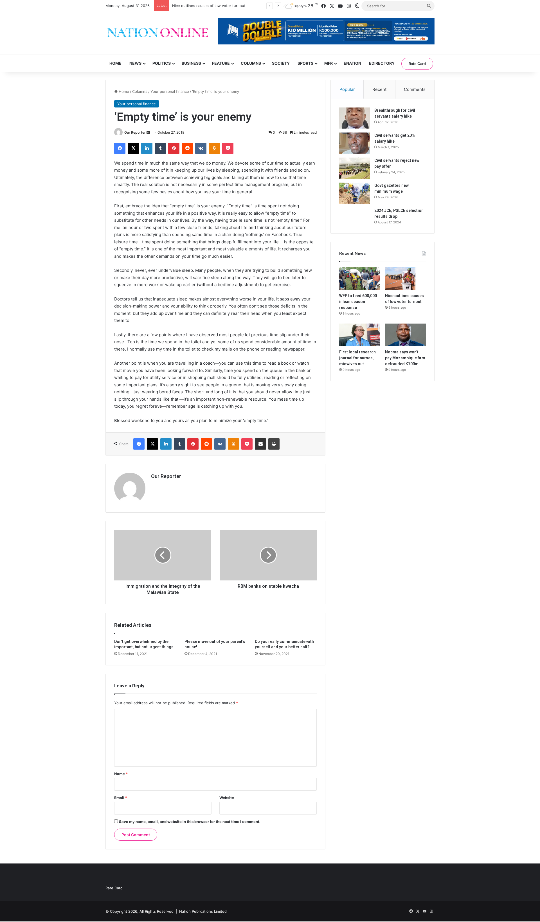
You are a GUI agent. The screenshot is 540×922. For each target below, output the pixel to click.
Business (191, 63)
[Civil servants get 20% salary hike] (354, 143)
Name (121, 773)
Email (120, 797)
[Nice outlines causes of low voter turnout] (405, 278)
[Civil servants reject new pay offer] (354, 168)
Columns (251, 63)
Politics (161, 63)
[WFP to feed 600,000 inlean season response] (359, 278)
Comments (415, 89)
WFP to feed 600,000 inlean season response (358, 301)
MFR (328, 63)
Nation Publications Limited (203, 911)
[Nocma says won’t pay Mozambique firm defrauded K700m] (405, 335)
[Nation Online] (157, 33)
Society (281, 63)
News (135, 63)
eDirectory (382, 63)
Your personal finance (169, 91)
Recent (379, 89)
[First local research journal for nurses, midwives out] (359, 335)
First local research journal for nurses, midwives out (357, 358)
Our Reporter (135, 132)
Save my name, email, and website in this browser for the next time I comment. (189, 821)
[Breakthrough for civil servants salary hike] (354, 118)
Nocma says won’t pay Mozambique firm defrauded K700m (405, 358)
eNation (352, 63)
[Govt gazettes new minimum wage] (354, 193)
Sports (305, 63)
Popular (347, 89)
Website (226, 797)
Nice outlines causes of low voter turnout (209, 5)
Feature (221, 63)
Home (115, 63)
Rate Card (417, 63)
